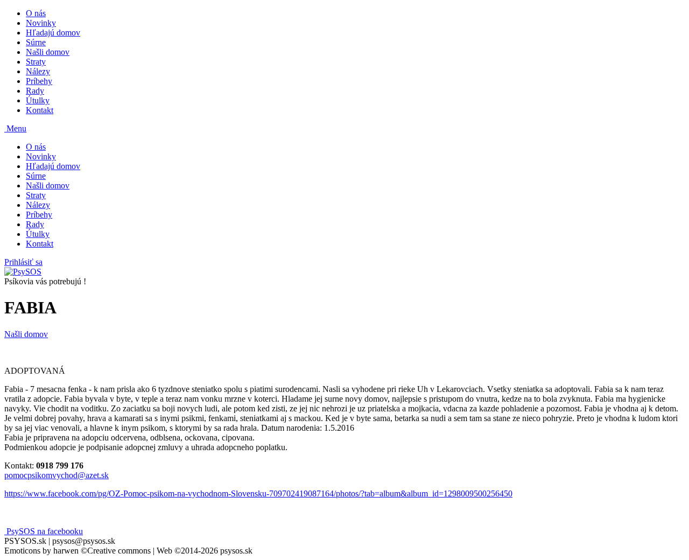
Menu (15, 128)
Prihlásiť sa (23, 262)
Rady (35, 90)
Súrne (36, 42)
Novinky (41, 22)
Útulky (38, 100)
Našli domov (47, 52)
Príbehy (39, 81)
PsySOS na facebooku (43, 531)
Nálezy (38, 71)
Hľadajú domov (53, 32)
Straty (36, 61)
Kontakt (39, 110)
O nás (36, 13)
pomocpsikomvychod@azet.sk (56, 475)
